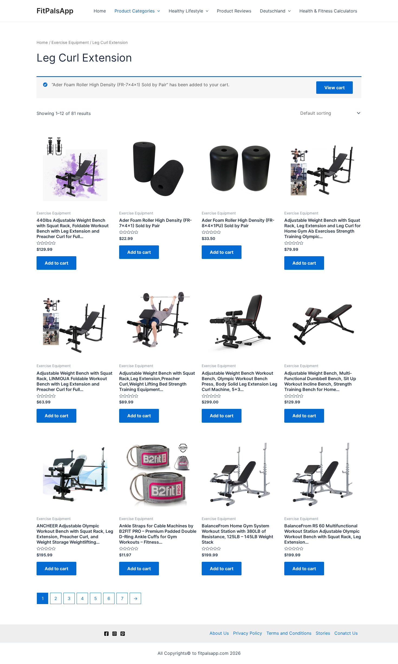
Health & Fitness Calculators (328, 11)
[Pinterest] (122, 633)
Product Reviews (234, 11)
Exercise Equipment (70, 42)
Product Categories (135, 11)
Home (100, 11)
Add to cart (56, 263)
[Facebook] (106, 633)
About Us (219, 633)
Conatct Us (346, 633)
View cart (334, 87)
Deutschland (272, 11)
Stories (323, 633)
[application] (157, 11)
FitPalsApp (55, 11)
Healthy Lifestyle (186, 11)
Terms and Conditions (288, 633)
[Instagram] (114, 633)
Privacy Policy (247, 633)
